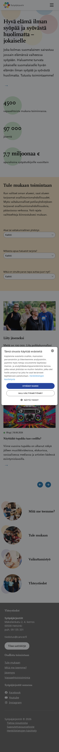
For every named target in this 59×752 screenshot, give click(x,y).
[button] (29, 400)
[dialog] (29, 376)
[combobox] (52, 350)
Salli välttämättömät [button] (30, 393)
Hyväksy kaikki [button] (30, 385)
